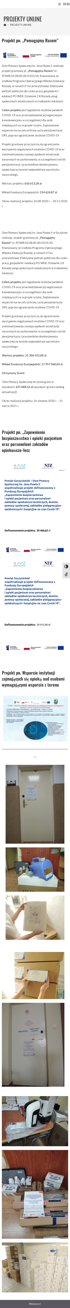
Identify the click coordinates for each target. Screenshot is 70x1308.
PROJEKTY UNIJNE (21, 24)
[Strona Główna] (5, 24)
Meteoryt (35, 1303)
